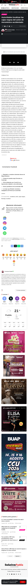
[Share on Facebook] (12, 246)
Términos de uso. (13, 582)
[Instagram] (17, 300)
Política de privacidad (15, 239)
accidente (12, 196)
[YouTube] (12, 574)
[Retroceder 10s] (9, 62)
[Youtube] (24, 300)
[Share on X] (15, 246)
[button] (22, 582)
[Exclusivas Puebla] (14, 5)
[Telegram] (18, 574)
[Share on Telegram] (21, 246)
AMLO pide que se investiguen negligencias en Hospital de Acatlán (9, 528)
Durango (3, 198)
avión (16, 196)
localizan (8, 198)
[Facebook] (4, 300)
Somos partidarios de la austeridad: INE (13, 186)
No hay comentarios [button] (21, 290)
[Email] (5, 26)
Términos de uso (16, 238)
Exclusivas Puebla (11, 29)
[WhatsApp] (20, 574)
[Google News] (14, 574)
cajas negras (22, 196)
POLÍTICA (22, 540)
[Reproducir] (14, 62)
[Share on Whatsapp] (18, 246)
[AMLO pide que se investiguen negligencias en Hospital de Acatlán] (23, 528)
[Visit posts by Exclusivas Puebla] (2, 30)
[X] (11, 300)
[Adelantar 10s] (18, 62)
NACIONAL (4, 14)
